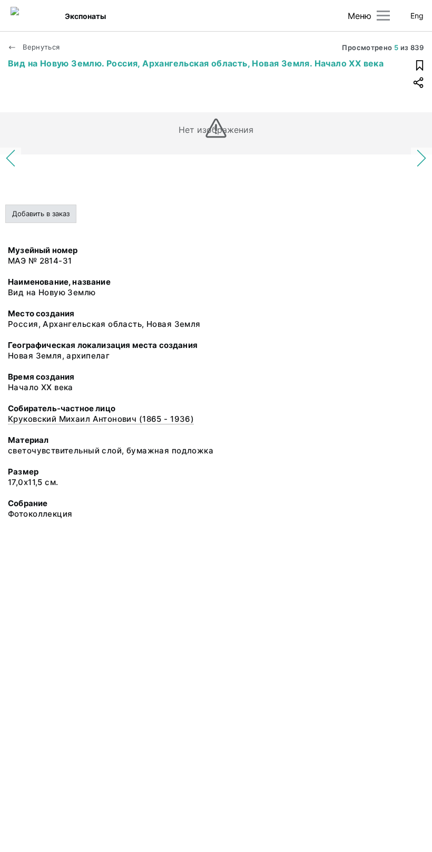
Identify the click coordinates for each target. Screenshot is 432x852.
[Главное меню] (383, 15)
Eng (417, 15)
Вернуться (40, 47)
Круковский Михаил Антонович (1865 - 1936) (101, 419)
